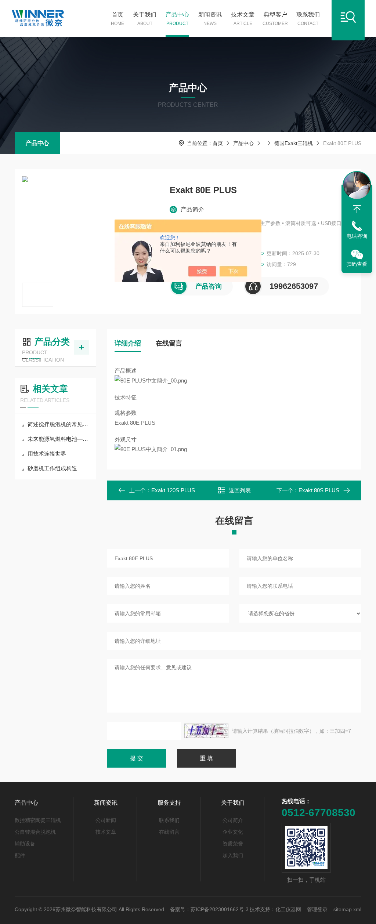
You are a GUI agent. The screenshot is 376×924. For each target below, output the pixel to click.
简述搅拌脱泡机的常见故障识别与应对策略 (59, 424)
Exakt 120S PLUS (173, 490)
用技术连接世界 (47, 453)
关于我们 (144, 18)
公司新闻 (105, 820)
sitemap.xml (347, 909)
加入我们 (233, 855)
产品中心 (177, 18)
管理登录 (317, 909)
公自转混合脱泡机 (35, 832)
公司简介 (233, 820)
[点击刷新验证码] (206, 731)
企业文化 (233, 832)
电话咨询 (357, 236)
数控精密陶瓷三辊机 (38, 820)
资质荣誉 (233, 844)
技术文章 (242, 18)
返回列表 (240, 490)
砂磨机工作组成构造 (52, 468)
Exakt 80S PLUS (319, 490)
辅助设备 (25, 844)
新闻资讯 (210, 18)
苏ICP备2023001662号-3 (220, 909)
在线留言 (169, 343)
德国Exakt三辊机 (293, 143)
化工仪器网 (288, 909)
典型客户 (275, 18)
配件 (20, 855)
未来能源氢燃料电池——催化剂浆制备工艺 (59, 439)
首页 (117, 18)
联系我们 (308, 18)
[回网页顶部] (357, 209)
